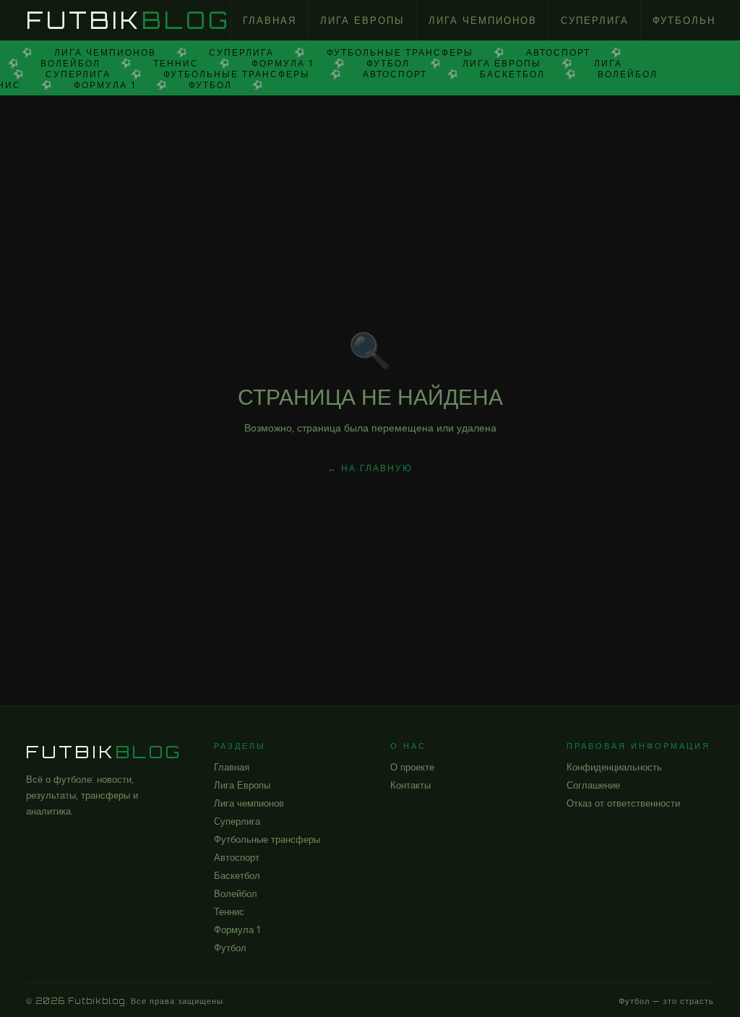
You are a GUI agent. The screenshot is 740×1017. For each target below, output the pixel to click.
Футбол (230, 947)
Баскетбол (237, 875)
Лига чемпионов (483, 20)
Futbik (128, 20)
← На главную (370, 468)
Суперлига (595, 20)
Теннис (229, 911)
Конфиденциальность (614, 767)
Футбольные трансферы (267, 839)
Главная (269, 20)
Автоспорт (236, 857)
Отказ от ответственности (623, 803)
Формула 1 (237, 929)
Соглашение (593, 785)
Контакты (410, 785)
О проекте (412, 767)
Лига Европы (362, 20)
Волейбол (235, 893)
